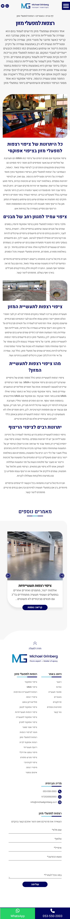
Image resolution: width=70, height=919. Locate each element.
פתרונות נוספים (54, 707)
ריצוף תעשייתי (30, 747)
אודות (58, 687)
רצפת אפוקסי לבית (28, 742)
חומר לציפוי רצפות (28, 732)
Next (8, 575)
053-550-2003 (50, 791)
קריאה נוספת (35, 607)
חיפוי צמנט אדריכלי (28, 752)
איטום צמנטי (31, 772)
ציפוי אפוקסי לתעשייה (26, 717)
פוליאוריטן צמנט (29, 702)
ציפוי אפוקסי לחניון (28, 722)
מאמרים (40, 16)
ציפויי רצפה (31, 697)
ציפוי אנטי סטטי (29, 727)
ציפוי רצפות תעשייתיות (35, 585)
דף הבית (49, 16)
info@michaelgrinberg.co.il (44, 802)
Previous (61, 575)
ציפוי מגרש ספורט (28, 757)
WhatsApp (18, 916)
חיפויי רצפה (31, 767)
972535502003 (49, 796)
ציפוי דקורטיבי (30, 762)
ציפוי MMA (32, 687)
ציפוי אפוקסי (31, 682)
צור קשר (57, 712)
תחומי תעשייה (54, 692)
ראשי (59, 682)
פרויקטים (57, 702)
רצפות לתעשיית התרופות (25, 692)
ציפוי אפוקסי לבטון (28, 707)
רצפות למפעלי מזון (28, 737)
